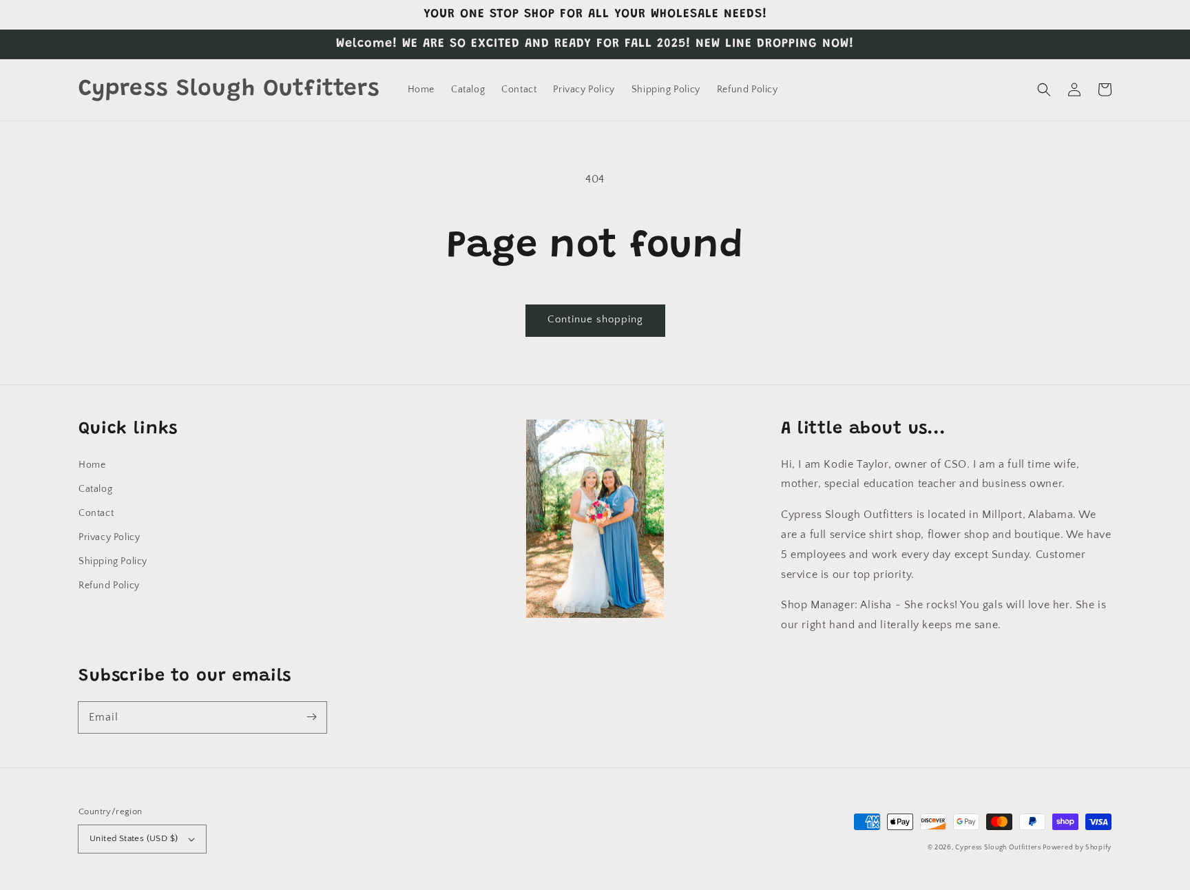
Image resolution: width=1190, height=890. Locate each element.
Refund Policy (109, 585)
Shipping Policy (113, 561)
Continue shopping (595, 319)
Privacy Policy (109, 537)
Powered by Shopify (1077, 847)
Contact (96, 513)
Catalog (95, 489)
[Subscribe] (311, 717)
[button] (1044, 89)
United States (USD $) (134, 838)
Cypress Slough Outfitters (999, 847)
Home (92, 464)
